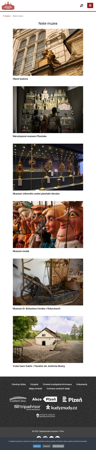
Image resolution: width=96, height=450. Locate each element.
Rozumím (37, 446)
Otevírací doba (19, 384)
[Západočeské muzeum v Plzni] (25, 7)
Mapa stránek (35, 388)
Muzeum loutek (21, 251)
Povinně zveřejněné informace (57, 384)
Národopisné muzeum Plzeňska (29, 136)
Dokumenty (81, 384)
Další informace (58, 446)
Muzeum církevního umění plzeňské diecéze (36, 193)
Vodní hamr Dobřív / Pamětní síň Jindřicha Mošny (39, 366)
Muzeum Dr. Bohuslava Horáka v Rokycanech (36, 308)
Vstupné (34, 384)
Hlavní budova (20, 78)
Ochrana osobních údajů (58, 388)
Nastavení (46, 446)
